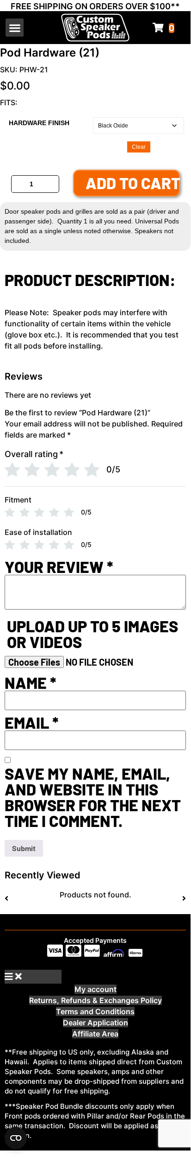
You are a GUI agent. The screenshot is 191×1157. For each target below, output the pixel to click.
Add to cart (133, 182)
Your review (59, 567)
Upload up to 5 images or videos (92, 634)
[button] (15, 28)
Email (32, 723)
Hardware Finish (39, 123)
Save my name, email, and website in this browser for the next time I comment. (93, 797)
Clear (139, 147)
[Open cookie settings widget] (16, 1138)
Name (30, 683)
